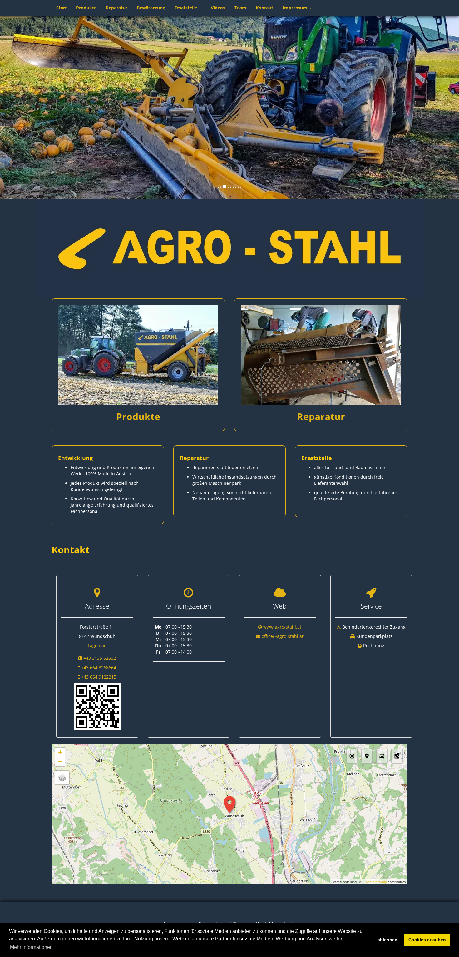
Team (240, 8)
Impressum (295, 8)
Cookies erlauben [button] (427, 939)
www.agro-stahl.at (282, 627)
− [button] (60, 761)
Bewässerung (151, 8)
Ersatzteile (186, 8)
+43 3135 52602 (99, 658)
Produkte (86, 8)
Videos (218, 8)
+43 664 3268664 (98, 667)
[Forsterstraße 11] (97, 706)
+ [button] (60, 752)
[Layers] (62, 777)
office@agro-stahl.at (283, 636)
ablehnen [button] (387, 939)
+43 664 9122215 (98, 677)
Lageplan (97, 646)
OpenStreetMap (375, 881)
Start (61, 8)
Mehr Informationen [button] (31, 947)
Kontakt (264, 8)
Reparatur (116, 8)
